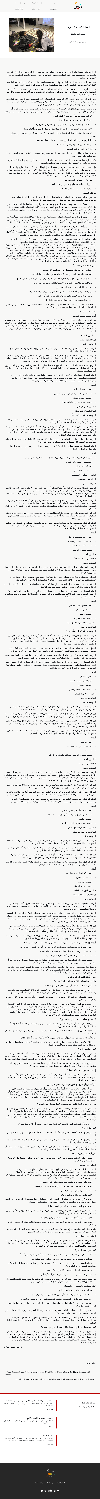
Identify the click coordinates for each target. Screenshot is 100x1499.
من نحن (56, 3)
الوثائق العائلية (39, 1483)
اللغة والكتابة (61, 1483)
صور (25, 3)
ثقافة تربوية (35, 3)
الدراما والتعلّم (50, 1483)
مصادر (46, 3)
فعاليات (15, 3)
